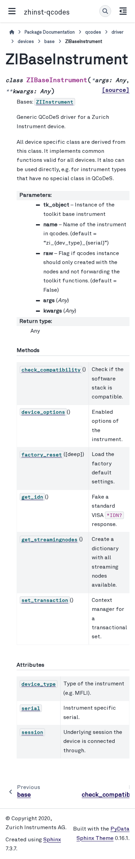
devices (26, 42)
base (49, 42)
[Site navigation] (12, 11)
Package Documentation (50, 32)
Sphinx (52, 840)
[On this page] (123, 11)
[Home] (11, 32)
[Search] (105, 11)
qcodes (93, 32)
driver (117, 32)
